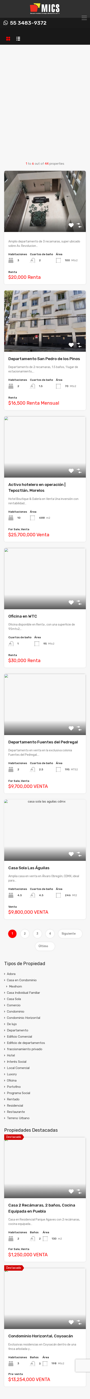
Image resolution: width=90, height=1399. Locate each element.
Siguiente (69, 933)
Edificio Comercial (19, 1036)
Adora (11, 974)
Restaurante (16, 1112)
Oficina (12, 1080)
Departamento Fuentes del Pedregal (43, 742)
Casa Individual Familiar (23, 993)
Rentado (13, 1099)
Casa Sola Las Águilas (28, 867)
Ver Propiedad (45, 220)
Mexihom (15, 986)
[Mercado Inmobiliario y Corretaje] (45, 13)
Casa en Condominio (22, 980)
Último (43, 946)
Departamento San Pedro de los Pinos (44, 358)
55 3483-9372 (28, 23)
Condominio (15, 1011)
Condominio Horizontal (23, 1018)
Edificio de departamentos (26, 1043)
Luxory (12, 1074)
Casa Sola (14, 999)
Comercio (14, 1005)
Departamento (17, 1030)
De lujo (12, 1024)
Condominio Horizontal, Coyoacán (40, 1336)
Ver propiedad (45, 1186)
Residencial (15, 1105)
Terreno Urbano (18, 1118)
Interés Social (16, 1062)
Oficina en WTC (22, 616)
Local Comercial (18, 1068)
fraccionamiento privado (24, 1049)
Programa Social (18, 1093)
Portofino (14, 1087)
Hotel (11, 1055)
